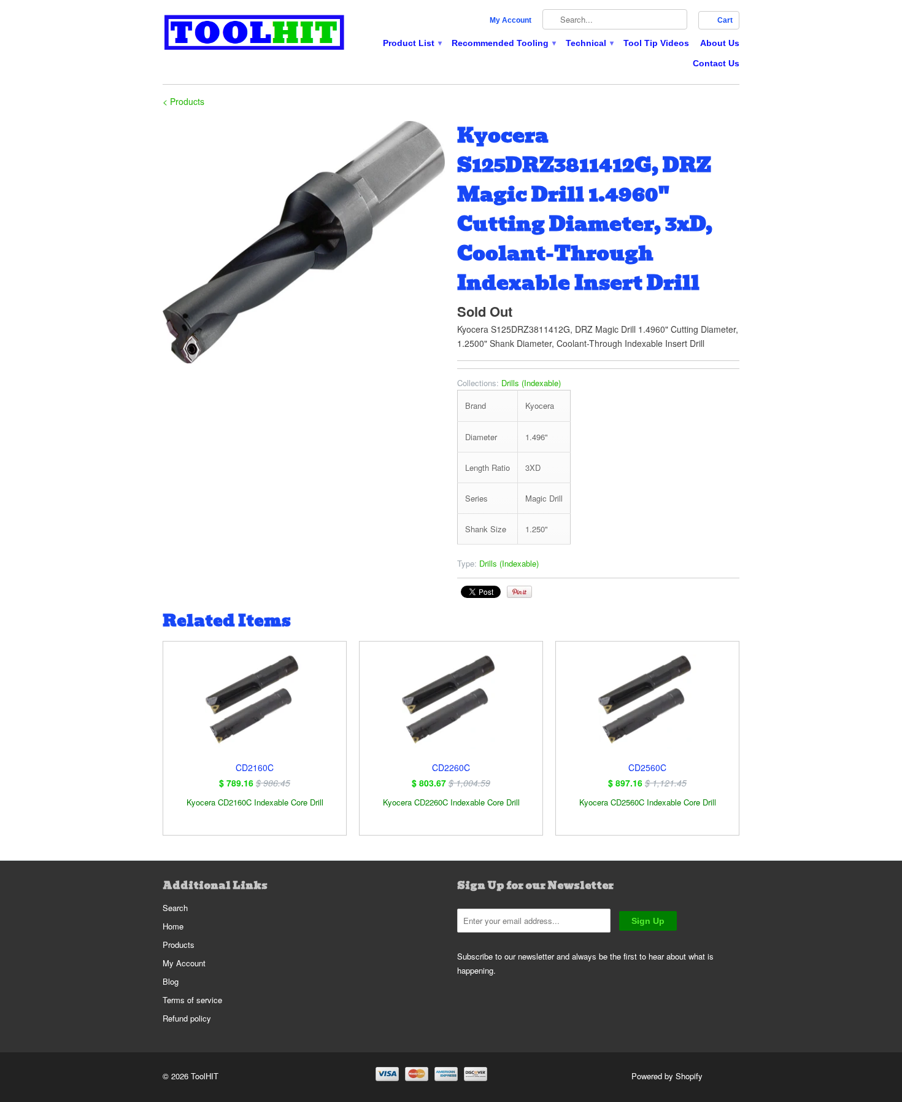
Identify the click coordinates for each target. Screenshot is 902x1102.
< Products (183, 101)
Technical (589, 43)
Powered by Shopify (667, 1076)
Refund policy (187, 1018)
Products (179, 944)
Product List (412, 43)
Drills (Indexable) (531, 383)
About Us (719, 43)
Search (175, 908)
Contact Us (716, 63)
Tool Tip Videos (656, 43)
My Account (510, 20)
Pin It (519, 592)
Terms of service (192, 1000)
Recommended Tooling (503, 43)
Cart (725, 20)
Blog (171, 981)
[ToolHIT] (255, 34)
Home (173, 926)
